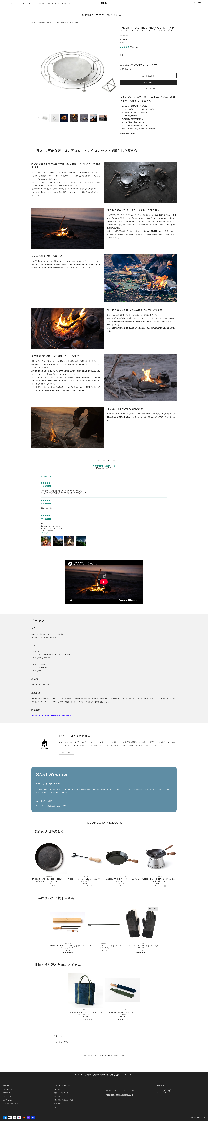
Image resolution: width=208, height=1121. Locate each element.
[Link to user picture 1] (46, 541)
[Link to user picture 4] (81, 541)
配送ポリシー (59, 1096)
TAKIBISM (124, 36)
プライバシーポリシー (62, 1085)
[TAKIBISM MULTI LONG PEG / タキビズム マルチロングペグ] (104, 923)
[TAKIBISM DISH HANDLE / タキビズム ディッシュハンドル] (85, 856)
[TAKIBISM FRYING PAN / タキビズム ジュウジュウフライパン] (122, 856)
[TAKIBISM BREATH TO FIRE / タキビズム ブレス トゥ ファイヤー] (67, 923)
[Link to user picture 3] (69, 541)
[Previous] (73, 15)
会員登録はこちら (126, 69)
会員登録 (57, 1103)
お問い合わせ (7, 1100)
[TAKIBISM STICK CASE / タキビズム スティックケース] (122, 990)
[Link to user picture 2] (57, 541)
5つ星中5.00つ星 (109, 466)
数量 (121, 55)
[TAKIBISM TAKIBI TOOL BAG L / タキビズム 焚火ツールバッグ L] (85, 990)
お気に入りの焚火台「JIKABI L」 (58, 806)
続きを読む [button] (46, 533)
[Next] (134, 15)
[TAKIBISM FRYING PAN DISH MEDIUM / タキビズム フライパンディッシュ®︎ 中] (49, 856)
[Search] (204, 3)
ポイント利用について (10, 1103)
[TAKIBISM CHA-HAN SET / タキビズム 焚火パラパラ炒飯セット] (159, 856)
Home (33, 22)
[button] (125, 47)
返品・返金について (61, 1093)
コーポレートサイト (10, 1089)
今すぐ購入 (148, 82)
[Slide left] (38, 118)
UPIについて (7, 1085)
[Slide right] (109, 118)
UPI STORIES (8, 1093)
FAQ (109, 1055)
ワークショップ (8, 1096)
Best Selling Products (44, 22)
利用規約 (57, 1089)
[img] (45, 483)
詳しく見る (66, 752)
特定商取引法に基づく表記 (63, 1100)
